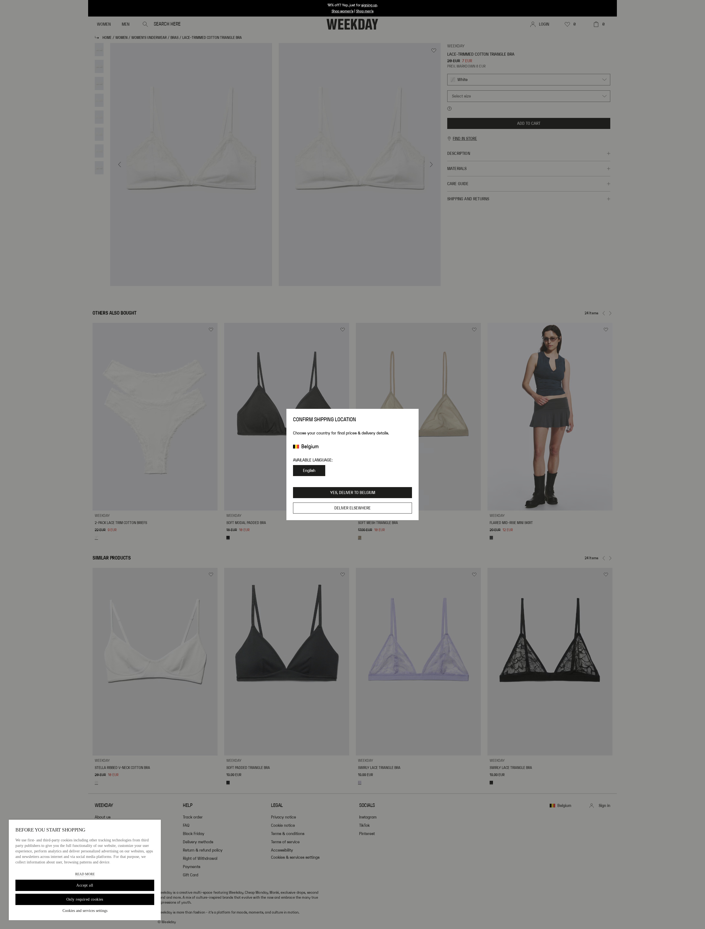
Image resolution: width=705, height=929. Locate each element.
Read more (85, 874)
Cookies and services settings (85, 911)
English (309, 470)
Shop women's (342, 11)
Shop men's (364, 11)
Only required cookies (84, 899)
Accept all (84, 885)
